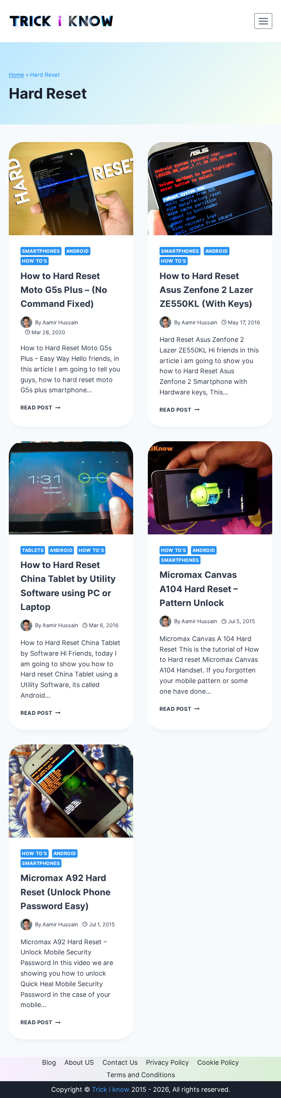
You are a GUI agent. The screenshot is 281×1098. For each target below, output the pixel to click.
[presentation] (71, 188)
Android (77, 251)
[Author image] (26, 322)
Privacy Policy (167, 1062)
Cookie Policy (218, 1062)
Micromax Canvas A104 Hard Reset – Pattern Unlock (199, 588)
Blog (49, 1062)
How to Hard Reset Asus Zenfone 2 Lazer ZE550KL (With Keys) (206, 290)
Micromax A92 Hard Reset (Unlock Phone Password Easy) (65, 892)
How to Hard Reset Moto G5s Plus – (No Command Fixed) (63, 290)
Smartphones (41, 251)
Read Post (40, 407)
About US (79, 1062)
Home (16, 74)
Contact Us (120, 1062)
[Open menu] (263, 21)
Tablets (33, 550)
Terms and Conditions (140, 1075)
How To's (34, 261)
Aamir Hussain (60, 322)
